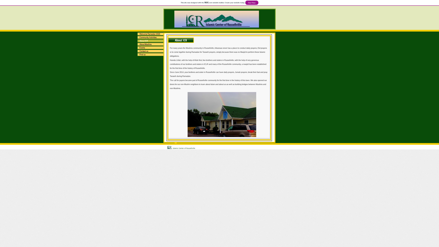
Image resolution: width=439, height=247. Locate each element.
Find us (142, 54)
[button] (181, 40)
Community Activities (148, 37)
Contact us (143, 51)
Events (142, 48)
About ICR (143, 41)
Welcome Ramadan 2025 (149, 34)
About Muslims (145, 44)
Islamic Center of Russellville (184, 148)
